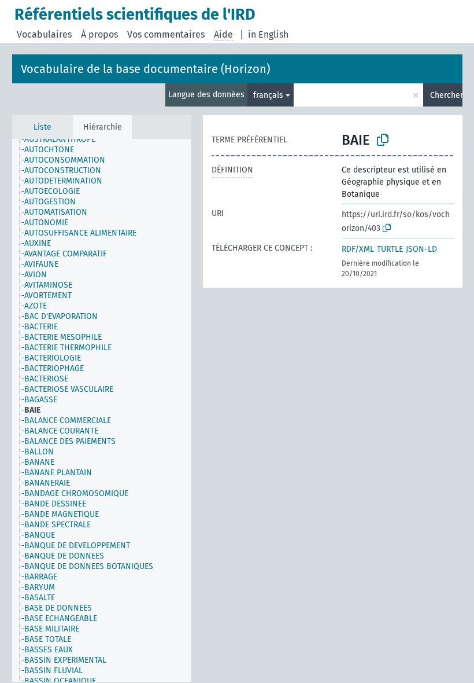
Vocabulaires (44, 34)
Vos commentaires (166, 34)
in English (268, 34)
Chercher (446, 95)
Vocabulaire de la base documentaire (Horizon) (145, 69)
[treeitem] (65, 139)
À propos (99, 34)
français (268, 95)
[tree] (101, 410)
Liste (42, 127)
